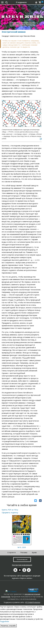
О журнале (21, 2)
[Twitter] (35, 500)
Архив (34, 552)
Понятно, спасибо (8, 626)
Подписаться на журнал (22, 24)
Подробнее (4, 621)
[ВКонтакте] (40, 500)
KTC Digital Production (32, 602)
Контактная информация (22, 565)
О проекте (11, 552)
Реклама (23, 552)
